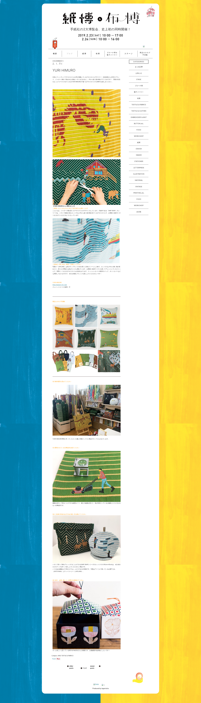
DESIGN (139, 149)
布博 (98, 53)
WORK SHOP (139, 136)
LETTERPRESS (138, 168)
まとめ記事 (139, 67)
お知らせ (139, 73)
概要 (55, 53)
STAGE (138, 79)
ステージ (128, 53)
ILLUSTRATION (138, 174)
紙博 (84, 53)
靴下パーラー (138, 92)
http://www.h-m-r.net (60, 285)
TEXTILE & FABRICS (67, 655)
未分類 (138, 212)
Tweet (54, 659)
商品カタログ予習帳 (145, 54)
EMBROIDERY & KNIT (139, 117)
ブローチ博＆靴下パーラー (112, 54)
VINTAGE (138, 186)
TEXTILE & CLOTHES (138, 111)
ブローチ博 (139, 86)
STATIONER (138, 161)
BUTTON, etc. (139, 123)
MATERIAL (139, 180)
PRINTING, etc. (138, 193)
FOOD (138, 130)
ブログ (70, 53)
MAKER (139, 155)
